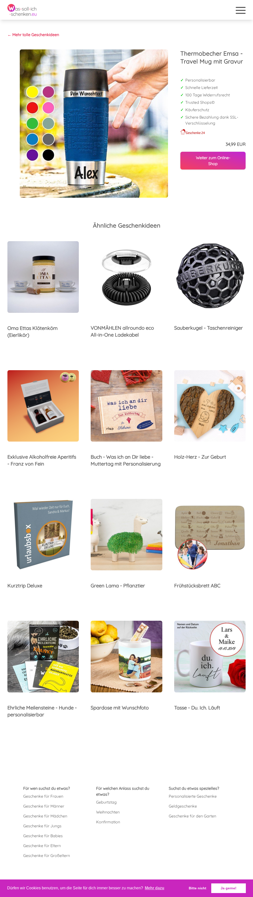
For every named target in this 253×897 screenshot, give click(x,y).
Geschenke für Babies (43, 835)
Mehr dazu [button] (154, 888)
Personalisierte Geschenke (193, 796)
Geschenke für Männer (43, 806)
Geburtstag (106, 802)
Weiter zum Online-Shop (213, 160)
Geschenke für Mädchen (45, 815)
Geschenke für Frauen (43, 796)
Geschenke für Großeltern (46, 855)
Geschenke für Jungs (42, 825)
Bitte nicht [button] (197, 888)
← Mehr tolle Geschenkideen (33, 34)
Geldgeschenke (183, 806)
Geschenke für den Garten (192, 815)
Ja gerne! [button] (228, 888)
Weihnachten (108, 812)
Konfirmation (108, 821)
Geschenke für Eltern (42, 845)
